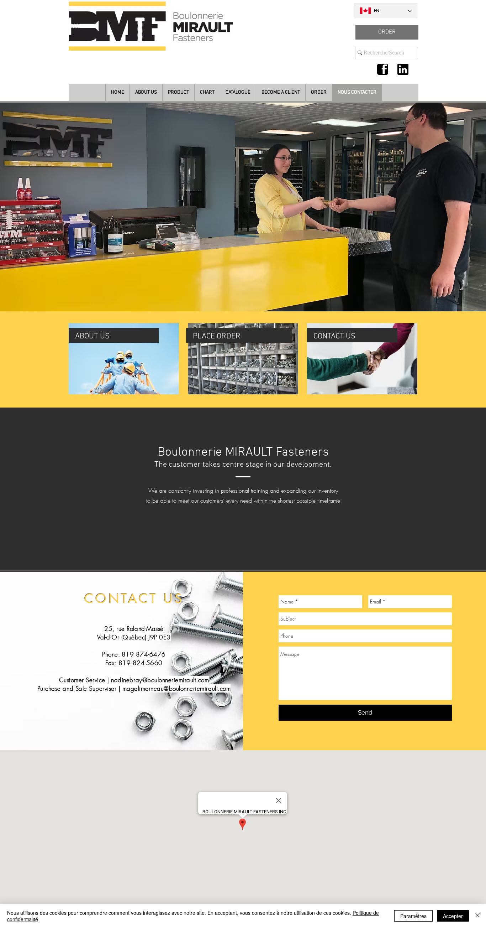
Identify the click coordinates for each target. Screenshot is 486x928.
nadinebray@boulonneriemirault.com (160, 680)
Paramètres (413, 915)
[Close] (477, 915)
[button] (243, 207)
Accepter (453, 915)
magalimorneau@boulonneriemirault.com (176, 688)
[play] (471, 305)
